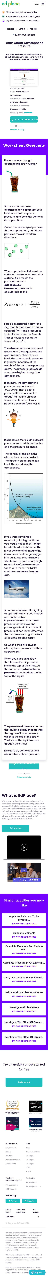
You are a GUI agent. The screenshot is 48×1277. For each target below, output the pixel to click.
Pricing (8, 1152)
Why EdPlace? (11, 1148)
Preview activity (24, 777)
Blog (27, 1148)
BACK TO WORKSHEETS (25, 35)
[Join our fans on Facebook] (38, 1217)
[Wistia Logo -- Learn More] (34, 880)
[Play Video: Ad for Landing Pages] (24, 870)
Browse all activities (33, 1152)
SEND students (11, 1189)
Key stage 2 (30, 1160)
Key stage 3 (30, 1164)
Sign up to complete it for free (24, 119)
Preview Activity (17, 129)
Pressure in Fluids (18, 109)
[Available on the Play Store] (30, 1201)
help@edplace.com (33, 1186)
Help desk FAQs (31, 1182)
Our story (9, 1156)
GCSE (28, 1168)
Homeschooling (12, 1185)
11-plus (28, 1172)
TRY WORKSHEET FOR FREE (24, 924)
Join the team (11, 1164)
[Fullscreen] (24, 880)
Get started (15, 828)
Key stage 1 (30, 1156)
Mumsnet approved (13, 1160)
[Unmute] (15, 880)
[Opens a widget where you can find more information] (37, 1273)
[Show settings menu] (19, 880)
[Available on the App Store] (13, 1201)
